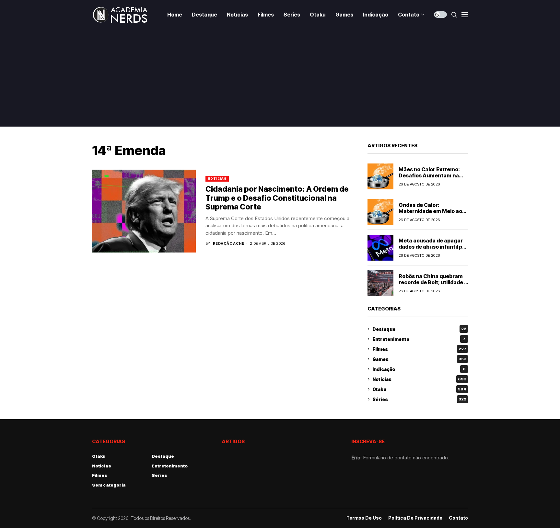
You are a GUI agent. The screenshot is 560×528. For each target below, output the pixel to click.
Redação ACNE (228, 244)
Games (419, 359)
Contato (458, 518)
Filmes (419, 349)
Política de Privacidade (415, 518)
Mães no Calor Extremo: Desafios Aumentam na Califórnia (429, 175)
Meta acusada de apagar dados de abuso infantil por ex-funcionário (433, 246)
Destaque (419, 329)
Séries (419, 399)
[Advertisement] (280, 77)
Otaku (419, 389)
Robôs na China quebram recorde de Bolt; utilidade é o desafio (433, 282)
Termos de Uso (364, 518)
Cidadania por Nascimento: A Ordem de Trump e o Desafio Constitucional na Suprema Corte (277, 198)
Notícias (217, 178)
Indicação (419, 369)
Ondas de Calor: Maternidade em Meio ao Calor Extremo (430, 211)
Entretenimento (418, 339)
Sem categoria (109, 485)
